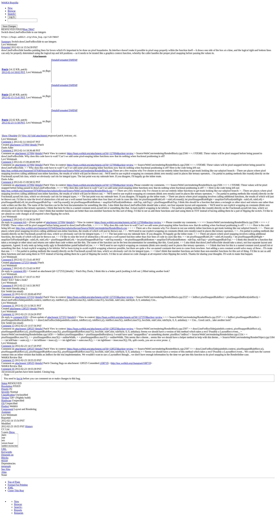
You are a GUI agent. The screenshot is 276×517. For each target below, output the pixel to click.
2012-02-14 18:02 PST (13, 72)
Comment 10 (7, 294)
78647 (31, 29)
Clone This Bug (16, 490)
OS (3, 403)
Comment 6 (7, 259)
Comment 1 (7, 142)
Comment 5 (7, 219)
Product (5, 406)
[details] (34, 144)
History (29, 426)
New (10, 8)
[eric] (9, 440)
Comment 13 (7, 325)
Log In (12, 17)
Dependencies (8, 463)
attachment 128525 (19, 308)
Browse (11, 11)
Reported (6, 47)
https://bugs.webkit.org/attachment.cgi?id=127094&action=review (100, 153)
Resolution (6, 386)
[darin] (9, 435)
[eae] (9, 438)
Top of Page (14, 482)
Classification (8, 394)
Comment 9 (7, 285)
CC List (5, 429)
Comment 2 (7, 150)
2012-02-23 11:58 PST (13, 122)
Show (12, 432)
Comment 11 (7, 305)
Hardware (6, 400)
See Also (5, 469)
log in (19, 378)
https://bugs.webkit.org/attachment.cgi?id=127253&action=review (100, 297)
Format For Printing (18, 484)
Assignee (6, 412)
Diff (75, 60)
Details (54, 60)
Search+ (12, 13)
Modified (6, 423)
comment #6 (19, 271)
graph (8, 466)
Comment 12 (7, 314)
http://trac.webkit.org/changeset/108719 (131, 363)
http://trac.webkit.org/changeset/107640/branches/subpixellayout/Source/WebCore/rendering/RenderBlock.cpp (56, 170)
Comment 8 (7, 277)
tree (3, 466)
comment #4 (19, 222)
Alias (4, 472)
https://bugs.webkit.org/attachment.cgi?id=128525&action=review (100, 328)
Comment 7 (7, 268)
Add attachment (39, 135)
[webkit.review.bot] (9, 446)
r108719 (104, 363)
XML (10, 487)
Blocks (4, 457)
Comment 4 (7, 182)
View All (26, 135)
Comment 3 (7, 162)
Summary (6, 41)
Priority (5, 389)
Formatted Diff (65, 60)
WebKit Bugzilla (9, 2)
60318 (4, 460)
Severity (5, 392)
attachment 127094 (19, 144)
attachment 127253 (19, 262)
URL (4, 449)
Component (7, 409)
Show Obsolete (9, 135)
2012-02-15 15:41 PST (13, 97)
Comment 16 (7, 369)
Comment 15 (7, 360)
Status (4, 383)
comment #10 (20, 317)
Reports (18, 510)
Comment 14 (7, 346)
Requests (18, 513)
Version (5, 397)
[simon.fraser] (9, 443)
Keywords (6, 452)
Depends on (7, 454)
